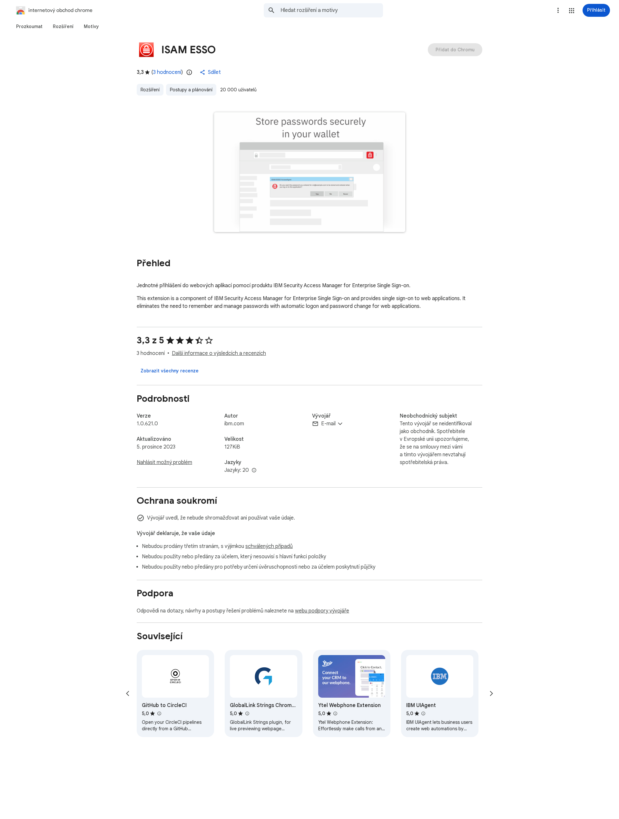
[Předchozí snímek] (127, 693)
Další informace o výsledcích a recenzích (219, 353)
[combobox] (331, 10)
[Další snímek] (491, 693)
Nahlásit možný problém (164, 462)
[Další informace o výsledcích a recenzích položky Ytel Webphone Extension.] (335, 713)
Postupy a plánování (191, 90)
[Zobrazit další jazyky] (254, 470)
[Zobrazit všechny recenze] (169, 371)
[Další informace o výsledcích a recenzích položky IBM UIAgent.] (423, 713)
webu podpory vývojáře (322, 611)
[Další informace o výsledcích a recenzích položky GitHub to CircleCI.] (159, 713)
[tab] (29, 26)
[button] (571, 10)
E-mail (328, 423)
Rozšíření (150, 90)
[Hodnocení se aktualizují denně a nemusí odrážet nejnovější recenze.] (189, 72)
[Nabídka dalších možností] (558, 10)
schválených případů (269, 546)
